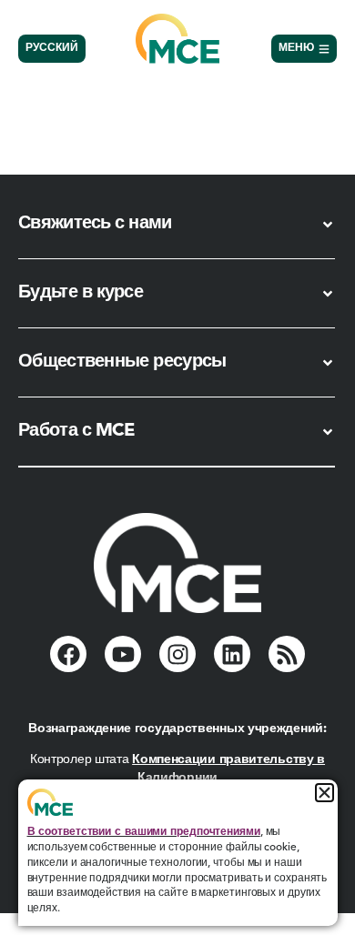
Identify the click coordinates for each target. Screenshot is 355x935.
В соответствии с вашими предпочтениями (143, 832)
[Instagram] (177, 654)
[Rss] (287, 654)
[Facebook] (68, 654)
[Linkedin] (232, 654)
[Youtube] (123, 654)
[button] (324, 792)
